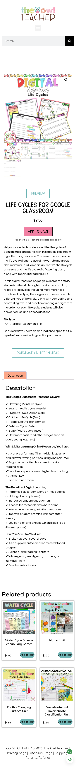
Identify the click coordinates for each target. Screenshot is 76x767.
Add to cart (38, 231)
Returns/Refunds (38, 757)
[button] (38, 28)
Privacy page (16, 753)
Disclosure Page (40, 753)
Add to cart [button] (27, 654)
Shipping (61, 753)
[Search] (69, 41)
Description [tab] (15, 375)
